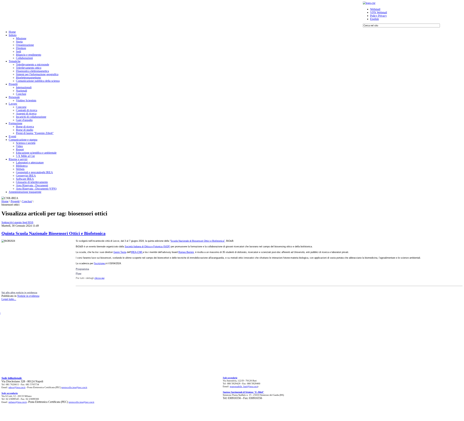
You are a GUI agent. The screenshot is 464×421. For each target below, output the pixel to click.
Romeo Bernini (186, 252)
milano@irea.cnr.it (18, 402)
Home (5, 201)
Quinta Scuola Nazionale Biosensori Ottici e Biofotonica (53, 233)
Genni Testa (119, 252)
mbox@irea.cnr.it (17, 387)
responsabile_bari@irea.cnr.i (244, 386)
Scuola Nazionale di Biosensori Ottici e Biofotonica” (198, 241)
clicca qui (99, 278)
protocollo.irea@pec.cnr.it (74, 387)
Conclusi (27, 201)
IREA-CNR (137, 252)
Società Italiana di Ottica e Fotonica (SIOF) (147, 246)
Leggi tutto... (8, 299)
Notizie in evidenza (28, 295)
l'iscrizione (99, 263)
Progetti (15, 201)
